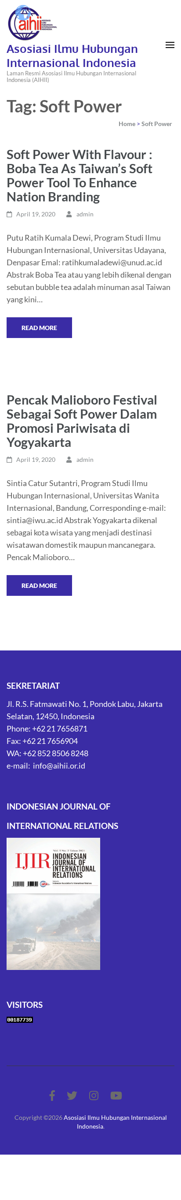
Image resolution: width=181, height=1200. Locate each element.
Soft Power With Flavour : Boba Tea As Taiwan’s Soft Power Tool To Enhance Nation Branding (79, 175)
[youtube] (116, 1095)
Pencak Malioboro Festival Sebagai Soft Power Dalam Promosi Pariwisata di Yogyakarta (82, 421)
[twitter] (72, 1095)
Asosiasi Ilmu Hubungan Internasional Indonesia (72, 55)
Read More (39, 327)
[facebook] (52, 1095)
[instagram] (93, 1095)
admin (85, 214)
